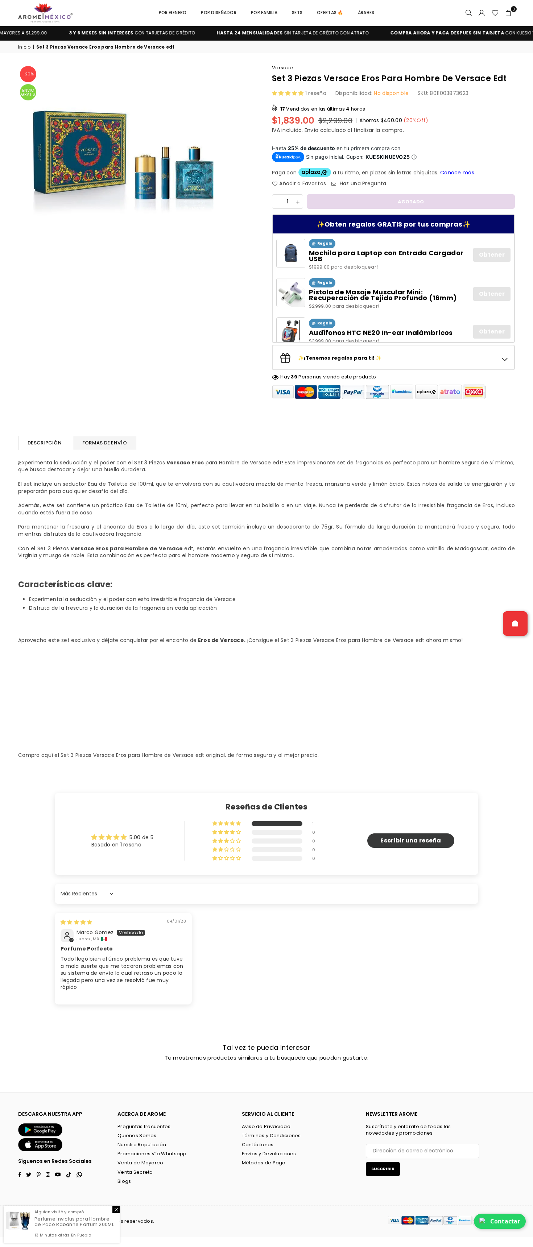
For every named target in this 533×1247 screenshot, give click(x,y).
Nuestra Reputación (141, 1144)
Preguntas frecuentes (144, 1126)
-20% (28, 74)
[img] (76, 922)
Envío (311, 130)
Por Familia (264, 12)
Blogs (124, 1181)
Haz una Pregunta (362, 183)
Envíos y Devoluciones (269, 1153)
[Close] (116, 1209)
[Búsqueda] (468, 12)
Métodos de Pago (264, 1162)
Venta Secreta (135, 1172)
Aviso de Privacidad (266, 1126)
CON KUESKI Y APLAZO (442, 33)
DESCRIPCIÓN (45, 442)
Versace (282, 67)
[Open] (515, 623)
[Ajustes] (481, 12)
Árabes (366, 12)
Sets (297, 12)
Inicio (24, 47)
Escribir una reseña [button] (410, 840)
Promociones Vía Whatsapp (152, 1153)
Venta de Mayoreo (140, 1162)
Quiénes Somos (137, 1135)
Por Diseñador (218, 12)
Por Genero (173, 12)
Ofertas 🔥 (330, 12)
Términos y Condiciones (271, 1135)
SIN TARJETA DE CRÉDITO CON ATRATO (264, 33)
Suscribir (382, 1169)
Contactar (505, 1221)
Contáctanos (258, 1144)
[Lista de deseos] (495, 12)
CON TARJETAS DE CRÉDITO (103, 33)
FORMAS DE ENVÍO (104, 442)
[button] (508, 12)
